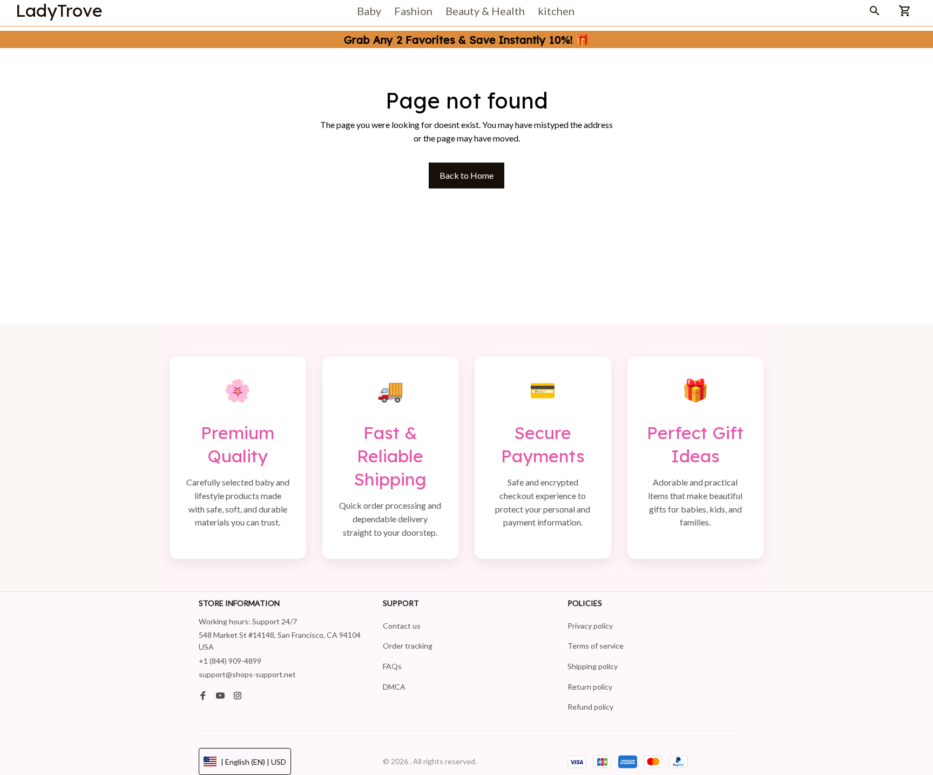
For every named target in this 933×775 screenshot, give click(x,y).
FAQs (392, 666)
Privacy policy (590, 625)
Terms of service (595, 645)
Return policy (589, 686)
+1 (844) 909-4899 (230, 660)
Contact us (402, 625)
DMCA (394, 686)
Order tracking (407, 645)
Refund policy (590, 706)
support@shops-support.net (247, 674)
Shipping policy (592, 666)
